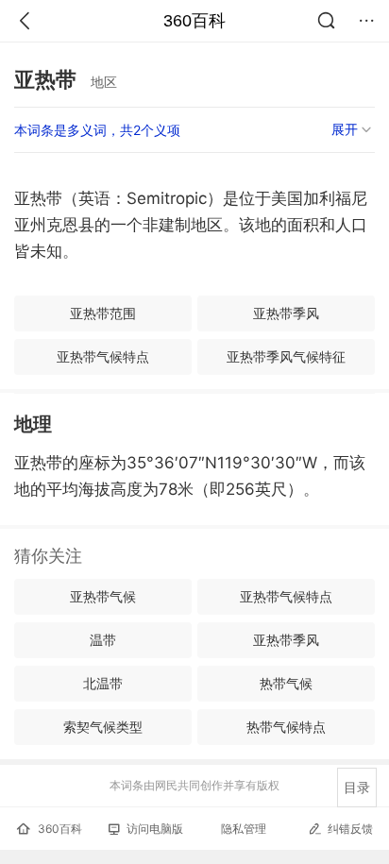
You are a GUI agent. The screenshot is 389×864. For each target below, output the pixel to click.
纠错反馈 (350, 829)
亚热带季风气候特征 (286, 356)
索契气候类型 (103, 727)
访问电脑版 (155, 829)
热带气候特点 (286, 727)
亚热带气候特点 (103, 356)
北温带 (103, 683)
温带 (103, 640)
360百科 (194, 20)
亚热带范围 (103, 313)
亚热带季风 (286, 313)
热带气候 (286, 683)
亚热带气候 (103, 596)
